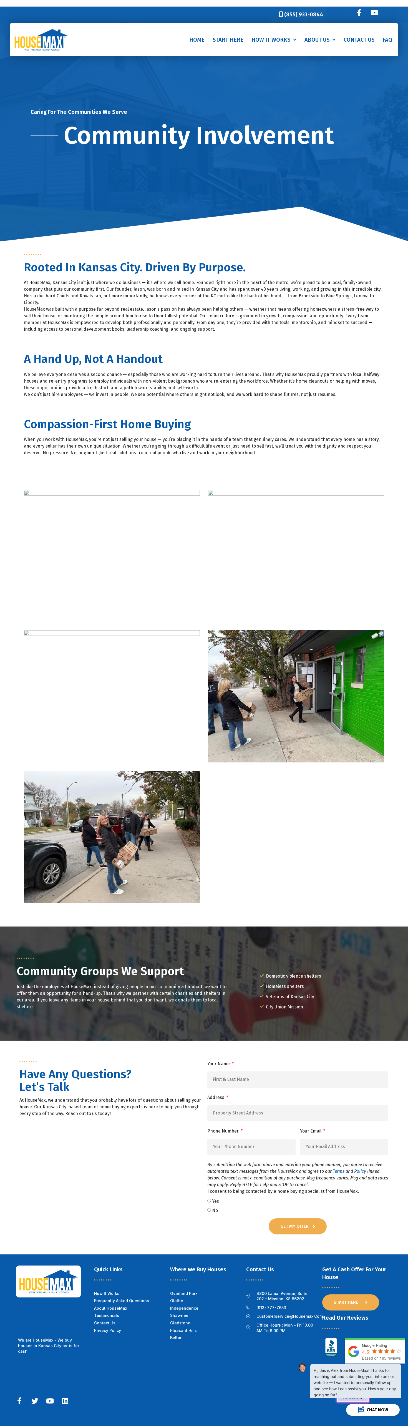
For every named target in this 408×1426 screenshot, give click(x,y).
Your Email (311, 1131)
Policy (360, 1171)
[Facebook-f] (359, 13)
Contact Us (359, 39)
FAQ (387, 39)
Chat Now (373, 1410)
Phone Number (223, 1131)
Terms (338, 1171)
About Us (316, 39)
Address (216, 1097)
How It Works (270, 39)
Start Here (228, 39)
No (215, 1210)
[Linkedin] (65, 1401)
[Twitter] (35, 1401)
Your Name (219, 1063)
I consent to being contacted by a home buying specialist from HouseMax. (297, 1178)
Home (197, 39)
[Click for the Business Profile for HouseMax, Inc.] (332, 1355)
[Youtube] (374, 13)
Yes (215, 1201)
